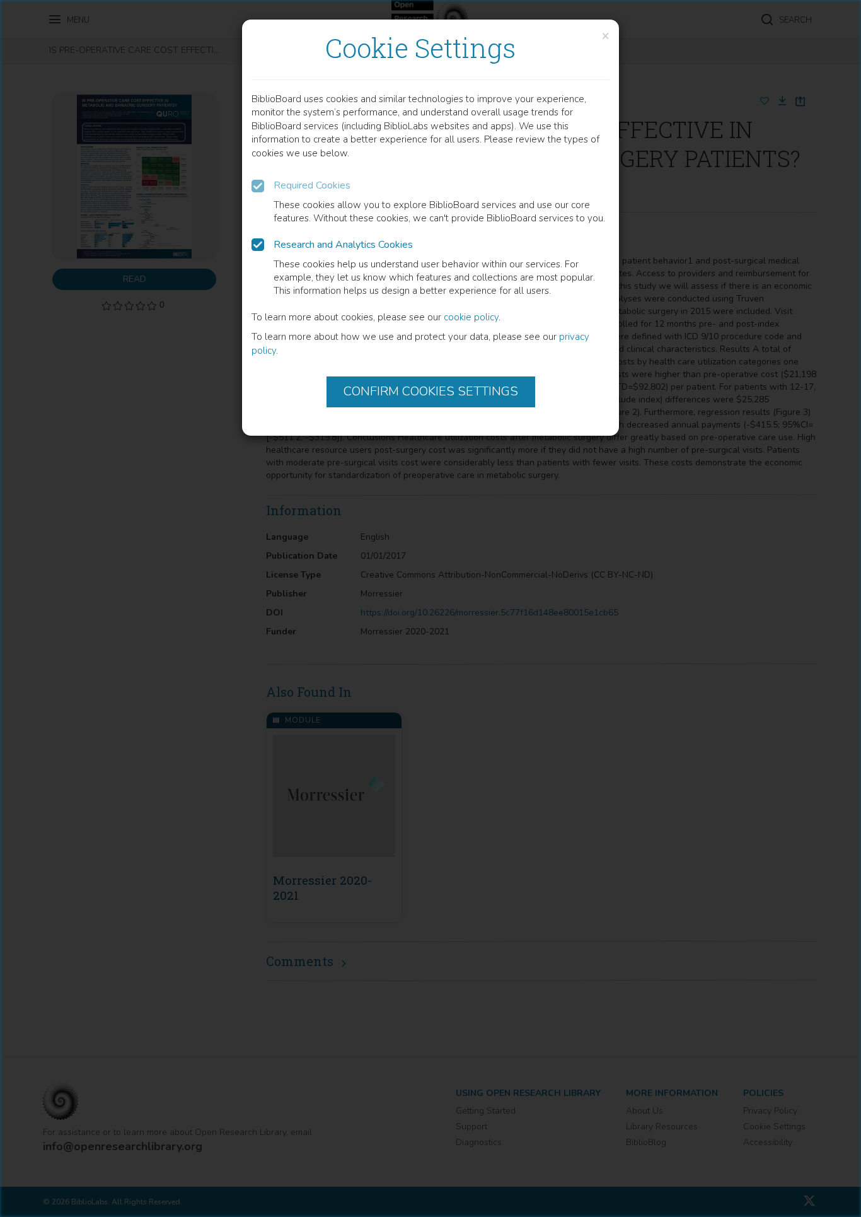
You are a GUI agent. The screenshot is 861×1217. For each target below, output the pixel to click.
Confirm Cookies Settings (431, 391)
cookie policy (471, 317)
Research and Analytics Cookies (343, 245)
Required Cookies (312, 185)
